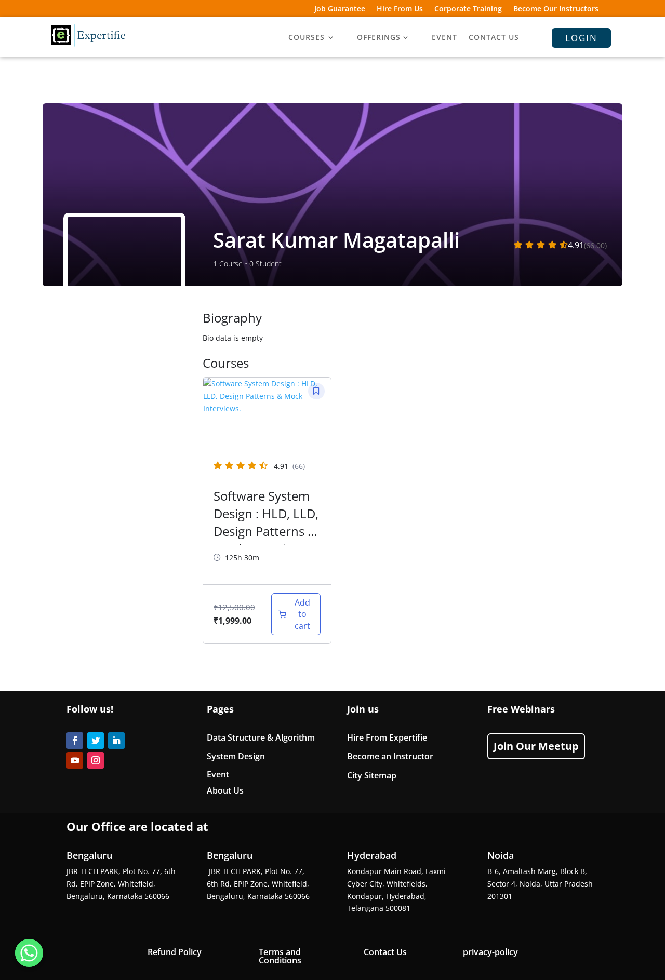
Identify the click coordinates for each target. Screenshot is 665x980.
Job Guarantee (339, 9)
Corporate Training (468, 9)
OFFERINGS (379, 38)
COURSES (306, 38)
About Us (225, 790)
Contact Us (385, 952)
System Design (236, 756)
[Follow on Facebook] (74, 740)
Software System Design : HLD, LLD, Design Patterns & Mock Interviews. (266, 522)
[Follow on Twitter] (95, 740)
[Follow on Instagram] (95, 760)
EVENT (444, 38)
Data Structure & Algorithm (261, 737)
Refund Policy (175, 952)
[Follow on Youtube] (74, 760)
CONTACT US (494, 38)
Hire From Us (400, 9)
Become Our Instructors (555, 9)
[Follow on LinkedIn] (116, 740)
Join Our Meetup (536, 746)
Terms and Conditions (280, 956)
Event (218, 774)
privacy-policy (490, 952)
